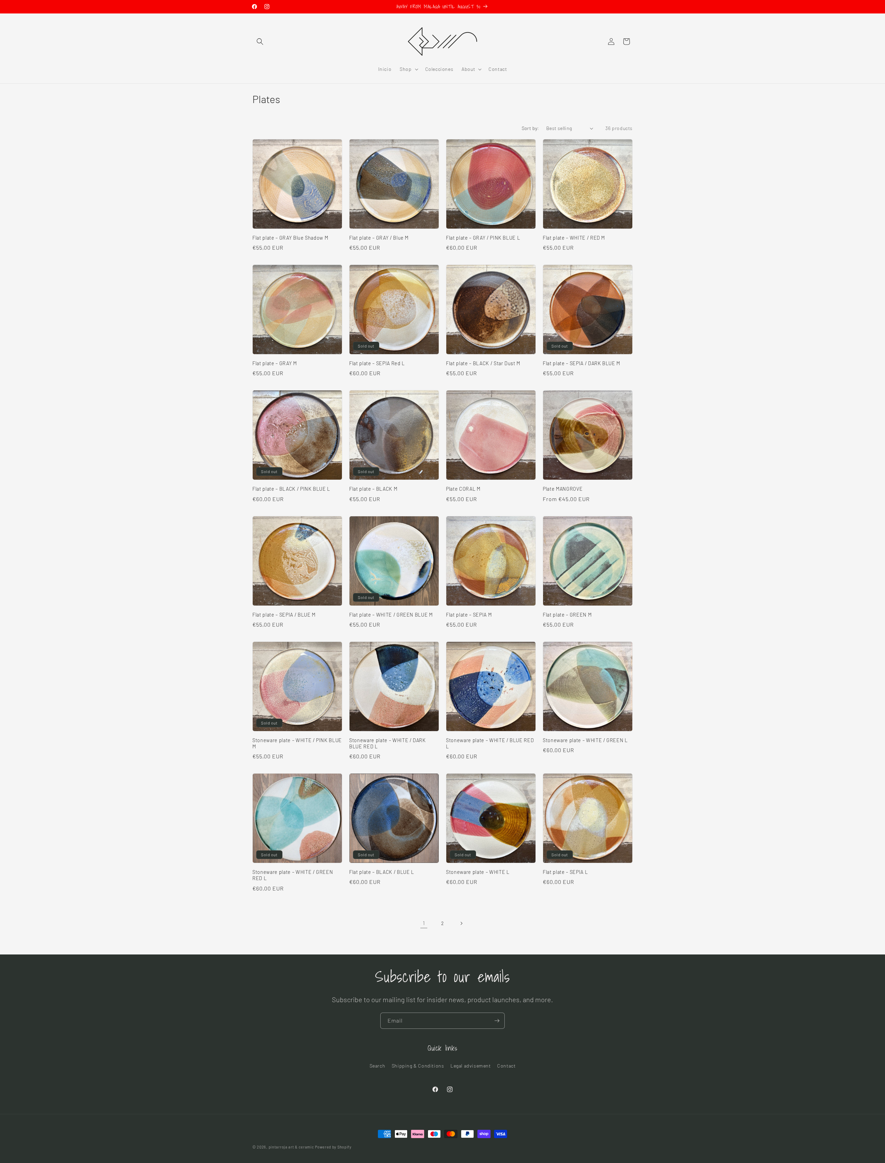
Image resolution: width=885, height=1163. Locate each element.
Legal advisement (470, 1066)
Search (377, 1066)
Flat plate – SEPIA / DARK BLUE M (581, 363)
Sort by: (530, 128)
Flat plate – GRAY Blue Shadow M (290, 238)
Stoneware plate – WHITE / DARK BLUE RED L (387, 743)
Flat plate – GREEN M (567, 615)
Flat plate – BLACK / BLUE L (381, 872)
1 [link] (424, 923)
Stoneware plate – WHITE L (478, 872)
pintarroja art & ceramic (291, 1147)
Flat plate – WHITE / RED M (574, 238)
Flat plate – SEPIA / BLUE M (284, 615)
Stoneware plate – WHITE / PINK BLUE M (297, 743)
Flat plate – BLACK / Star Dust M (483, 363)
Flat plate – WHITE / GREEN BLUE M (391, 615)
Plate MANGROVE (563, 489)
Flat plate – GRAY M (274, 363)
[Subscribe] (496, 1021)
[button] (260, 41)
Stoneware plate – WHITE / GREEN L (585, 740)
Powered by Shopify (333, 1147)
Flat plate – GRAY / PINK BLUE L (483, 238)
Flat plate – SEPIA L (565, 872)
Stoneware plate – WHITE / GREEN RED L (292, 875)
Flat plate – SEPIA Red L (377, 363)
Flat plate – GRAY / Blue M (379, 238)
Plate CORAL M (463, 489)
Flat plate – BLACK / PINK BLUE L (291, 489)
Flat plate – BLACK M (373, 489)
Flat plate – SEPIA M (469, 615)
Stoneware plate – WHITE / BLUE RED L (490, 743)
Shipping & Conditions (418, 1066)
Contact (506, 1066)
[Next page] (461, 923)
